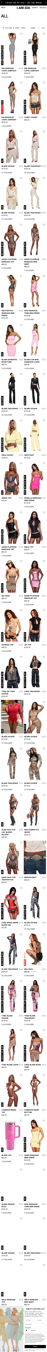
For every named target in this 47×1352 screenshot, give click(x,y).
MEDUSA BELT (30, 877)
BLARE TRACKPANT (32, 166)
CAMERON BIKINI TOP (9, 1111)
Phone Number (28, 1327)
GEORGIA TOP (7, 645)
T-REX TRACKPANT (32, 691)
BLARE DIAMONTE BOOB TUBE (9, 361)
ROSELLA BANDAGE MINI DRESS (32, 499)
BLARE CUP (6, 1155)
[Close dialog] (45, 1308)
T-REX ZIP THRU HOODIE (8, 693)
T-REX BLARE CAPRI (10, 1065)
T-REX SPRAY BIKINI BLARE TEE (10, 924)
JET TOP (27, 645)
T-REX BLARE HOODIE (7, 1017)
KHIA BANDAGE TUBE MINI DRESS (31, 312)
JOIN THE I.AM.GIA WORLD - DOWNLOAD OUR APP (23, 3)
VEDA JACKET (7, 455)
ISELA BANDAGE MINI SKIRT (31, 1301)
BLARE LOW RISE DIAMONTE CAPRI (31, 361)
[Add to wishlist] (21, 34)
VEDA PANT (29, 455)
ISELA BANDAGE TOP (8, 1301)
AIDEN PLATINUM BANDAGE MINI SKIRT (31, 262)
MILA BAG (28, 969)
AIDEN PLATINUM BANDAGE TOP (9, 261)
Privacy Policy (28, 1342)
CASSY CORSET (30, 117)
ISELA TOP (28, 547)
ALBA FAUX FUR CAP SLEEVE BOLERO (8, 832)
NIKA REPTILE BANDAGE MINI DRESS (8, 313)
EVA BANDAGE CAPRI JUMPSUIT (9, 70)
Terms (34, 1342)
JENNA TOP (6, 498)
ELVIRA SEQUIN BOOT (8, 1205)
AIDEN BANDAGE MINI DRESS (31, 1156)
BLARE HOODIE (8, 166)
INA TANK (6, 596)
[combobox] (27, 1330)
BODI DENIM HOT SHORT (31, 831)
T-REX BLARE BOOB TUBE (32, 1066)
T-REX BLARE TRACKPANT (29, 1017)
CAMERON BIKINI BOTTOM (31, 1111)
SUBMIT (35, 1346)
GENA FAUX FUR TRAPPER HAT (9, 879)
